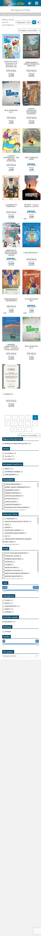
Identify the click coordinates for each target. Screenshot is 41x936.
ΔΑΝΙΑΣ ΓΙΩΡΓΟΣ (10, 502)
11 (21, 429)
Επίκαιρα (8, 631)
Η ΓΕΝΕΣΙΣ (8, 565)
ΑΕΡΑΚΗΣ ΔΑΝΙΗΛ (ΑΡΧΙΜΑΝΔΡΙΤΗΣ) (16, 487)
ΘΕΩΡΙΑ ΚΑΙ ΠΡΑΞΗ (11, 567)
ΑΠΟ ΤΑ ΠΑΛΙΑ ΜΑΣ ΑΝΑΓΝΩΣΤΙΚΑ (16, 553)
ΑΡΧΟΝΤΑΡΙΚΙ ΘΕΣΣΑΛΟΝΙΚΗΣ (14, 533)
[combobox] (20, 655)
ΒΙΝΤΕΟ (7, 603)
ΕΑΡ (6, 536)
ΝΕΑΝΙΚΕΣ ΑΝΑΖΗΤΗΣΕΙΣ (13, 576)
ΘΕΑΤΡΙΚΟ (8, 612)
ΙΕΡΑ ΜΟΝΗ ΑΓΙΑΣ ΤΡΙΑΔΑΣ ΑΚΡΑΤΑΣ (16, 507)
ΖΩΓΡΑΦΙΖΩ (9, 562)
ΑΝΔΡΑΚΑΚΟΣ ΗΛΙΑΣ (11, 490)
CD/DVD (7, 600)
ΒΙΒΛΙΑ (7, 469)
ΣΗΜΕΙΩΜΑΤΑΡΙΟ (10, 474)
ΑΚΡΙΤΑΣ (7, 527)
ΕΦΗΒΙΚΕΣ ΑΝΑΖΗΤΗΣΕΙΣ (13, 559)
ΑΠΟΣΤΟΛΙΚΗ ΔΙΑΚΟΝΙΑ (13, 530)
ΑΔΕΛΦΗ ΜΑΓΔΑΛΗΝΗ (12, 484)
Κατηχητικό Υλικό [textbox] (20, 656)
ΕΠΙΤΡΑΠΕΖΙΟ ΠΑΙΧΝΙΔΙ (12, 472)
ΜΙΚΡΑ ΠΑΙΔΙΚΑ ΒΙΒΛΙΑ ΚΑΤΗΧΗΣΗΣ (16, 573)
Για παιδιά (8, 459)
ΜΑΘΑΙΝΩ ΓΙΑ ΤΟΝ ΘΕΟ (12, 570)
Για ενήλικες (9, 453)
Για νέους (8, 456)
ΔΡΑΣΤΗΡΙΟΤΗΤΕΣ (10, 606)
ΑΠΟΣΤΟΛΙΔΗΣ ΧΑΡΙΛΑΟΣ (13, 496)
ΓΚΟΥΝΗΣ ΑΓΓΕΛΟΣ (11, 499)
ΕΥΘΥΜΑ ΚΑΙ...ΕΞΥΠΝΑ (12, 556)
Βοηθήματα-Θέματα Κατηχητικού (16, 443)
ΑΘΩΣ (7, 524)
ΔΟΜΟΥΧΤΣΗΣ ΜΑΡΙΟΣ (12, 504)
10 (14, 429)
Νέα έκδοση (8, 622)
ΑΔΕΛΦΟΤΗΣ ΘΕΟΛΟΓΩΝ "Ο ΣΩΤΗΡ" (16, 521)
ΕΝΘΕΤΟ (7, 609)
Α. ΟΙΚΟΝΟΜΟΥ (10, 519)
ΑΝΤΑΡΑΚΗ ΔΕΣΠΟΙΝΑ (12, 493)
